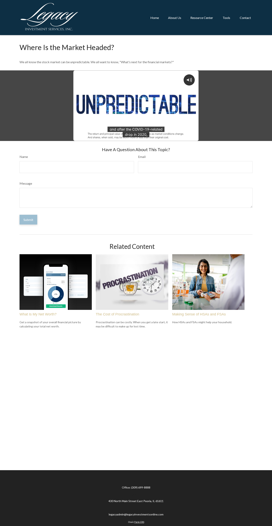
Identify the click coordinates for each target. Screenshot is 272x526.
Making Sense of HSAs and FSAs (199, 314)
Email (142, 157)
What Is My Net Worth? (38, 314)
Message (26, 183)
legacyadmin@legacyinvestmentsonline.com (136, 514)
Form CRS (139, 522)
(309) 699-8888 (140, 487)
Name (24, 157)
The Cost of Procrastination (117, 314)
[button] (154, 17)
